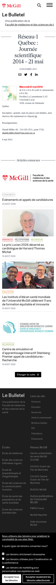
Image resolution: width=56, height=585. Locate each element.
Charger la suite (26, 374)
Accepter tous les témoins (11, 578)
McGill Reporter (38, 514)
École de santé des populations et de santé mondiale (12, 499)
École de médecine (12, 453)
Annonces (7, 240)
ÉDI (33, 428)
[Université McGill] (13, 6)
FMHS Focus (37, 508)
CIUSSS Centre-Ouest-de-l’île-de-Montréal (39, 479)
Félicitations (22, 240)
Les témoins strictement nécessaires (25, 554)
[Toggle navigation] (49, 5)
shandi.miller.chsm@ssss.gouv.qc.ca (18, 133)
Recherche (37, 240)
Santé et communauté (41, 417)
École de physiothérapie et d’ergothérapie (11, 473)
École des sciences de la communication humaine (14, 486)
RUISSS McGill (38, 489)
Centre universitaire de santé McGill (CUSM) (41, 456)
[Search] (39, 6)
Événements (9, 195)
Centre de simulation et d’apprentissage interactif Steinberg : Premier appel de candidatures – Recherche (26, 354)
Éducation (8, 292)
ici (36, 116)
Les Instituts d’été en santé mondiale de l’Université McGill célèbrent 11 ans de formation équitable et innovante (26, 300)
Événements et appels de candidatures (27, 199)
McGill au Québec (39, 423)
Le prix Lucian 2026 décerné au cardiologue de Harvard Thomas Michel (23, 248)
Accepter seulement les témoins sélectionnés (38, 578)
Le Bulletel (13, 14)
